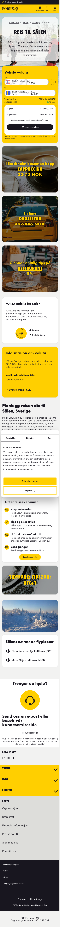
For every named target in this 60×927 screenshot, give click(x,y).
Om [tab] (49, 438)
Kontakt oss (9, 851)
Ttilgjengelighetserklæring (13, 883)
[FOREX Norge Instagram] (8, 758)
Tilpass (28, 490)
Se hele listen (38, 335)
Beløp (29, 81)
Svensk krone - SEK (20, 389)
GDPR (5, 871)
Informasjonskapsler (11, 864)
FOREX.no (14, 22)
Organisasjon (10, 808)
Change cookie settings (30, 899)
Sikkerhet (6, 877)
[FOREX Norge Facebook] (4, 758)
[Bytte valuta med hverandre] (53, 82)
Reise (25, 22)
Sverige (36, 22)
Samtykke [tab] (11, 438)
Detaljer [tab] (30, 438)
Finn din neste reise (30, 557)
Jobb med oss (10, 842)
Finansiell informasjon (15, 825)
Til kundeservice (30, 732)
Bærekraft (8, 816)
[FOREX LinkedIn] (12, 758)
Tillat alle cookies (30, 481)
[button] (40, 8)
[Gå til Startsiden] (10, 9)
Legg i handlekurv (32, 127)
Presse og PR (10, 834)
